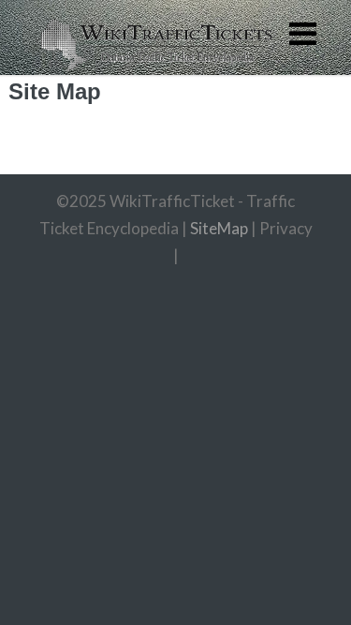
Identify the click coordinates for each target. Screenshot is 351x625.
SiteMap (219, 228)
